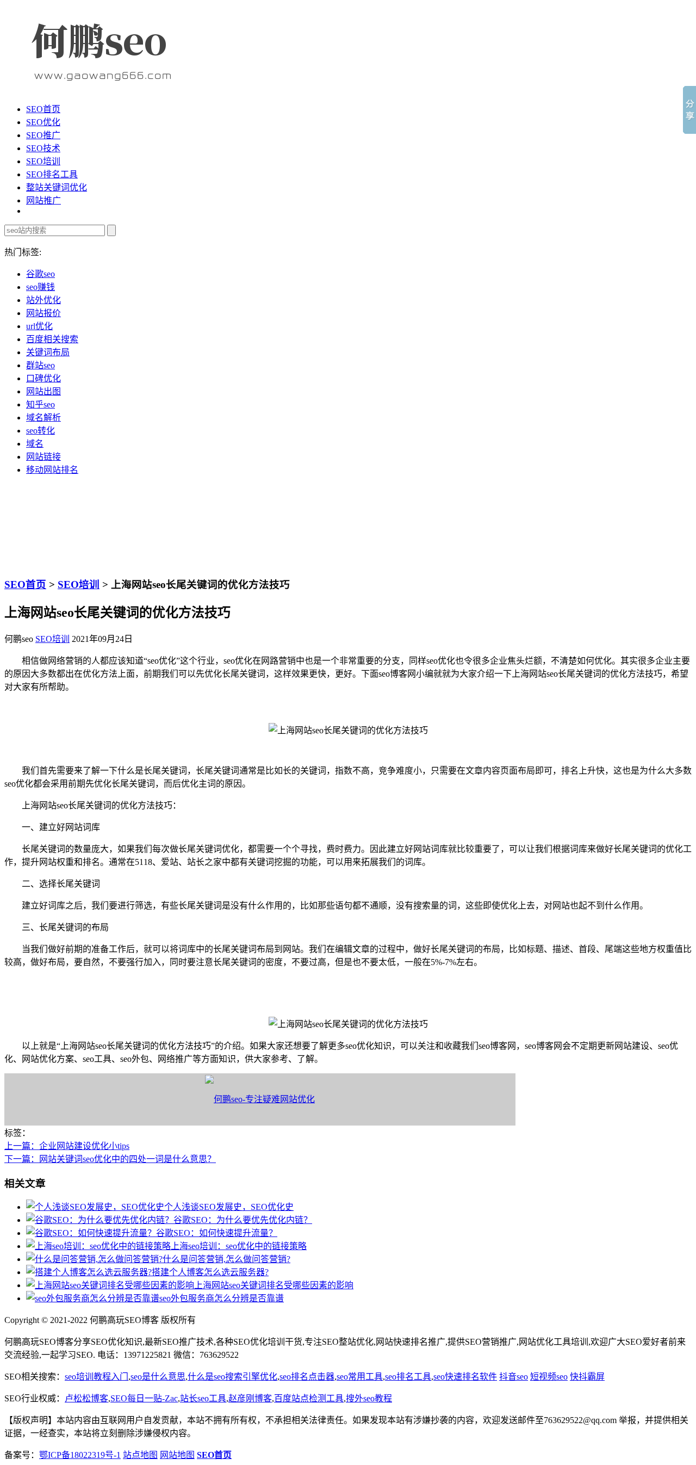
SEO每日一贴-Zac (144, 1398)
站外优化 (43, 300)
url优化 (39, 326)
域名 (35, 443)
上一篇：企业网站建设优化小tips (66, 1146)
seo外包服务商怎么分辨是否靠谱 (221, 1298)
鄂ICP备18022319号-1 (80, 1455)
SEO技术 (43, 148)
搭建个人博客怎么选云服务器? (210, 1272)
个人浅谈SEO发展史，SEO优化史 (229, 1206)
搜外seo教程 (369, 1398)
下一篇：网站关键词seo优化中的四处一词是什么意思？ (110, 1159)
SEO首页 (43, 109)
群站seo (40, 365)
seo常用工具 (360, 1376)
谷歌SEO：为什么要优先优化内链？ (242, 1220)
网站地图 (177, 1455)
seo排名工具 (408, 1376)
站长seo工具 (203, 1398)
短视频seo (549, 1376)
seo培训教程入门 (96, 1376)
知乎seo (40, 404)
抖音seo (513, 1376)
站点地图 (140, 1455)
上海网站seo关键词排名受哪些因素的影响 (273, 1285)
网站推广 (43, 200)
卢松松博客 (86, 1398)
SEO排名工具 (52, 174)
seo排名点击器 (306, 1376)
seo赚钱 (40, 287)
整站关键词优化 (56, 187)
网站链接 (43, 456)
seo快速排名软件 (465, 1376)
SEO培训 (43, 161)
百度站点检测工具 (309, 1398)
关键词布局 (48, 352)
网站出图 (43, 391)
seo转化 (40, 430)
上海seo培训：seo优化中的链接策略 (239, 1246)
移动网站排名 (52, 469)
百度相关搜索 (52, 339)
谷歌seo (40, 274)
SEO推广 (43, 135)
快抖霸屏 (587, 1376)
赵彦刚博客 (250, 1398)
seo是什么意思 (157, 1376)
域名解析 (43, 417)
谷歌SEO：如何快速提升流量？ (216, 1233)
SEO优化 (43, 122)
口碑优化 (43, 378)
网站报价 (43, 313)
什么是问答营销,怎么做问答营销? (226, 1259)
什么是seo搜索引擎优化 (232, 1376)
